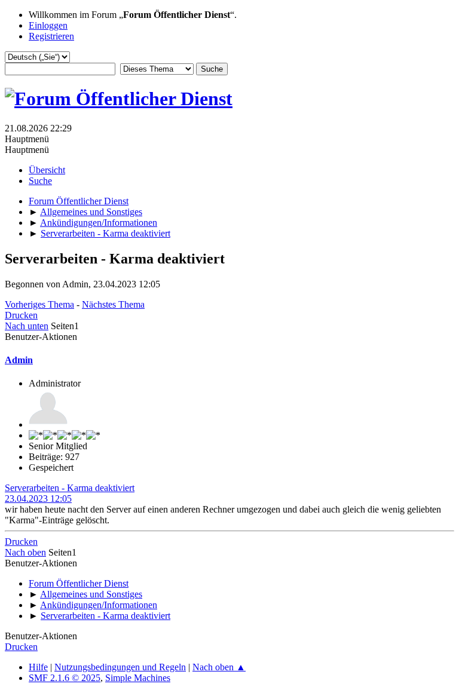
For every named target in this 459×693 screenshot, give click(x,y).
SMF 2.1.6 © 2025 (64, 678)
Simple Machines (137, 678)
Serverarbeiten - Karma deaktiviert (69, 488)
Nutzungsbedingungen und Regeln (120, 667)
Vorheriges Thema (39, 304)
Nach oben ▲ (219, 667)
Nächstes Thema (113, 304)
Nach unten (26, 326)
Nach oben (25, 552)
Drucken (21, 315)
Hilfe (38, 667)
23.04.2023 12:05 (38, 498)
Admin (19, 360)
